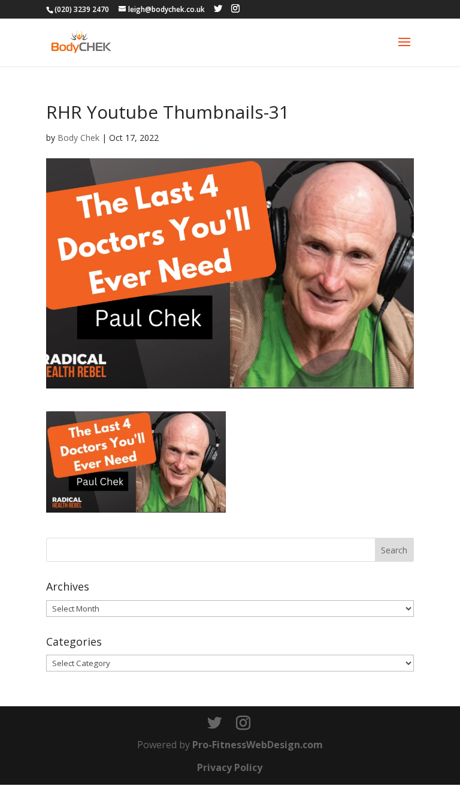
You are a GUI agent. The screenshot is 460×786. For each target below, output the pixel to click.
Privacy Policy (229, 767)
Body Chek (78, 137)
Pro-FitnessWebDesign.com (257, 744)
